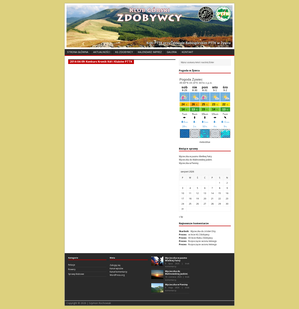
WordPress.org (117, 275)
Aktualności (101, 52)
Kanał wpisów (116, 268)
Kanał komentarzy (118, 271)
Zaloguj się (115, 265)
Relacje (71, 264)
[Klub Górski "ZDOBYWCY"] (149, 45)
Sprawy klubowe (76, 274)
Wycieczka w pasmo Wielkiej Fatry (195, 156)
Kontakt (187, 52)
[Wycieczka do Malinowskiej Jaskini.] (157, 277)
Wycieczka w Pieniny (188, 163)
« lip (181, 216)
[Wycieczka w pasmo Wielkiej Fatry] (157, 263)
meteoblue (205, 142)
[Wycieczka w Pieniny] (157, 290)
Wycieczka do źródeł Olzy (203, 231)
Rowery (71, 269)
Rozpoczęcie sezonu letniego (202, 241)
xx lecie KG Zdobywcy (198, 234)
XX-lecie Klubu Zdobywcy (200, 237)
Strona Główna (77, 52)
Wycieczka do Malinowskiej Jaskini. (195, 159)
